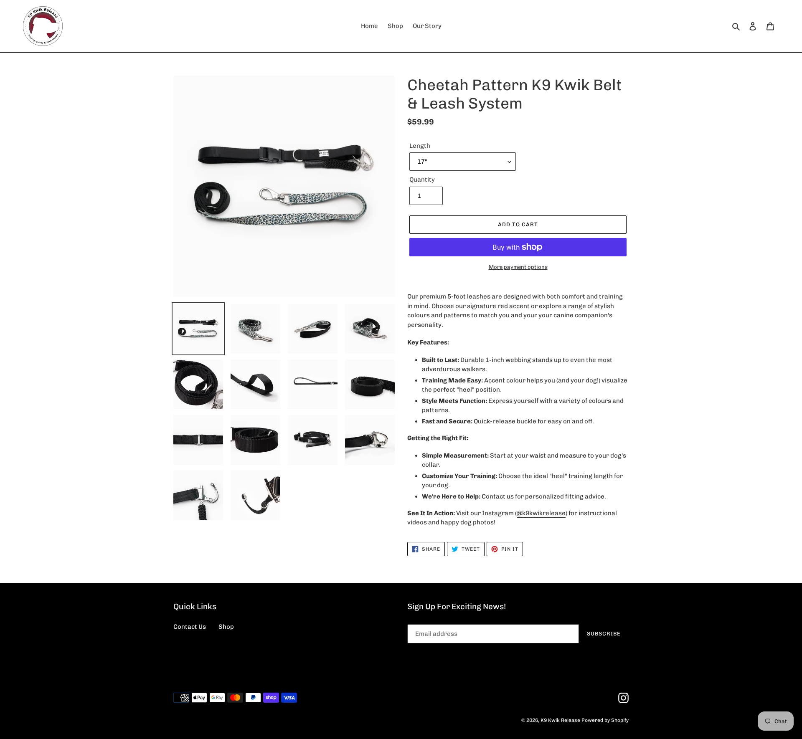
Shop (226, 626)
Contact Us (189, 626)
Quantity (422, 179)
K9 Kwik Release (560, 720)
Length (419, 145)
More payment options (518, 267)
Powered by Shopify (605, 720)
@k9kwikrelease (541, 513)
